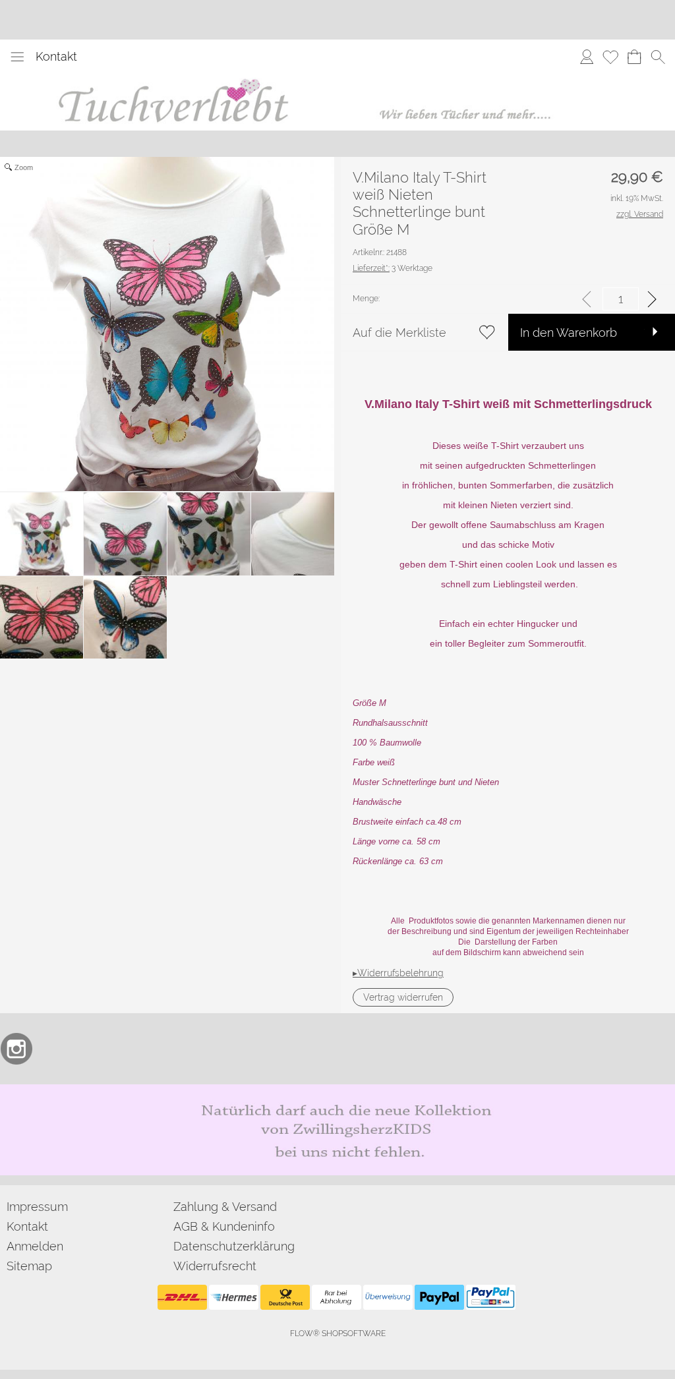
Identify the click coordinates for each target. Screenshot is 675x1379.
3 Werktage (392, 268)
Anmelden (35, 1246)
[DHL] (182, 1297)
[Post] (285, 1297)
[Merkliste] (610, 56)
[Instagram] (16, 1048)
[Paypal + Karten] (490, 1297)
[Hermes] (233, 1297)
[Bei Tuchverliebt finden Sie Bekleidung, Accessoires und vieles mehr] (338, 78)
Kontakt (56, 56)
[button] (17, 56)
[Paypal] (439, 1297)
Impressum (37, 1207)
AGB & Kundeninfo (224, 1226)
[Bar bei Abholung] (336, 1297)
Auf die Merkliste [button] (399, 332)
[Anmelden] (586, 56)
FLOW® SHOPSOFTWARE (338, 1333)
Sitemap (29, 1266)
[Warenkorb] (634, 56)
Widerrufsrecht (214, 1266)
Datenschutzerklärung (234, 1246)
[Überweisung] (388, 1297)
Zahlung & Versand (225, 1207)
